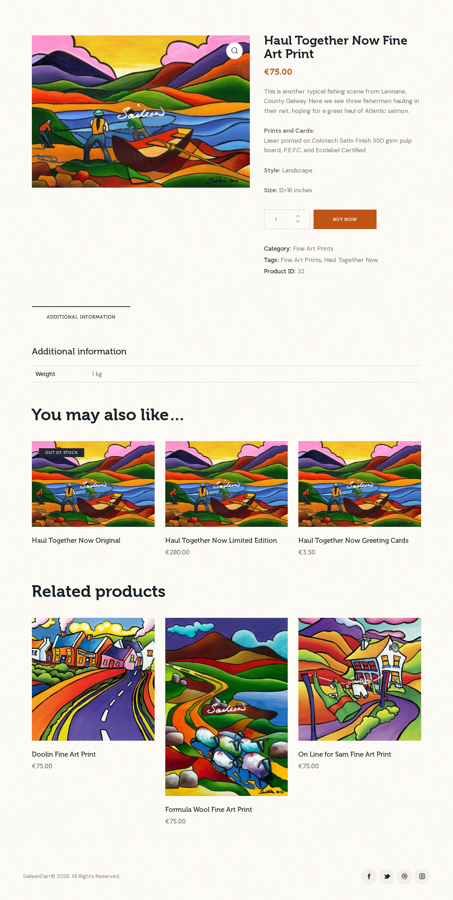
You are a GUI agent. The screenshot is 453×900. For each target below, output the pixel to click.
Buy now (345, 219)
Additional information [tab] (81, 317)
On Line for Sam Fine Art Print (344, 754)
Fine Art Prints (313, 248)
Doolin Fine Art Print (64, 754)
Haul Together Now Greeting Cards (353, 540)
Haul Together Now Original (76, 540)
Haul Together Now (351, 260)
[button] (234, 50)
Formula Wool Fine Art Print (208, 809)
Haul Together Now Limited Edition (221, 540)
